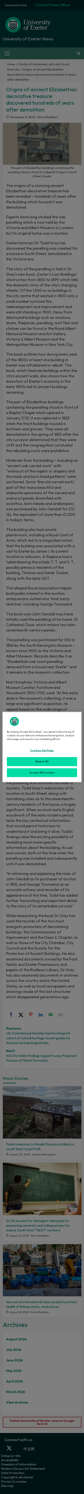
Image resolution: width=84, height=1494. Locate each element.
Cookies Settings (42, 750)
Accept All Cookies (42, 772)
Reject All (42, 761)
